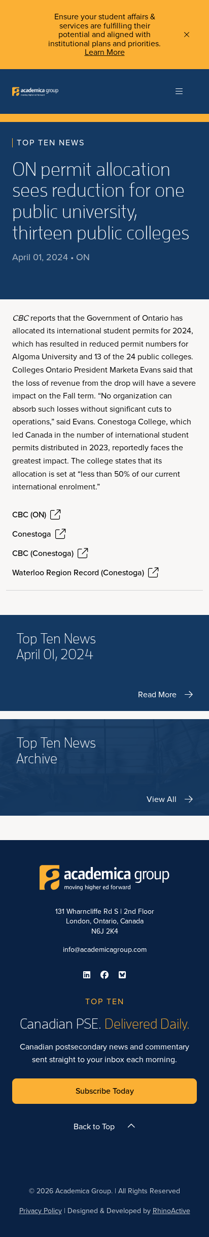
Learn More (105, 52)
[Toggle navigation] (179, 91)
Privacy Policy (40, 1210)
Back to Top (94, 1126)
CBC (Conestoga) (43, 553)
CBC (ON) (29, 515)
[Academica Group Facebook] (104, 975)
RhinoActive (171, 1210)
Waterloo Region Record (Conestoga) (78, 573)
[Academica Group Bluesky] (122, 975)
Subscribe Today (105, 1091)
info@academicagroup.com (105, 949)
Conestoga (31, 534)
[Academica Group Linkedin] (86, 975)
